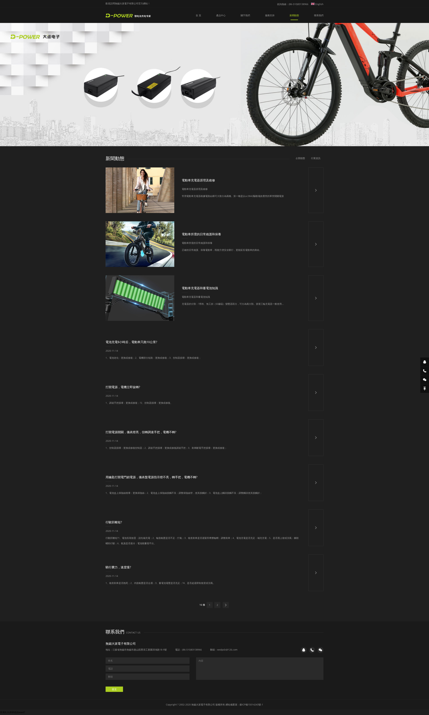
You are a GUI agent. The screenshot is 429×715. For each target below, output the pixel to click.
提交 (114, 689)
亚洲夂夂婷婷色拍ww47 (12, 712)
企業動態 (300, 158)
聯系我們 (318, 15)
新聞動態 (294, 15)
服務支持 (269, 15)
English (319, 4)
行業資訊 (315, 158)
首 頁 (198, 15)
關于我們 (245, 15)
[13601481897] (424, 370)
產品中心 (221, 15)
